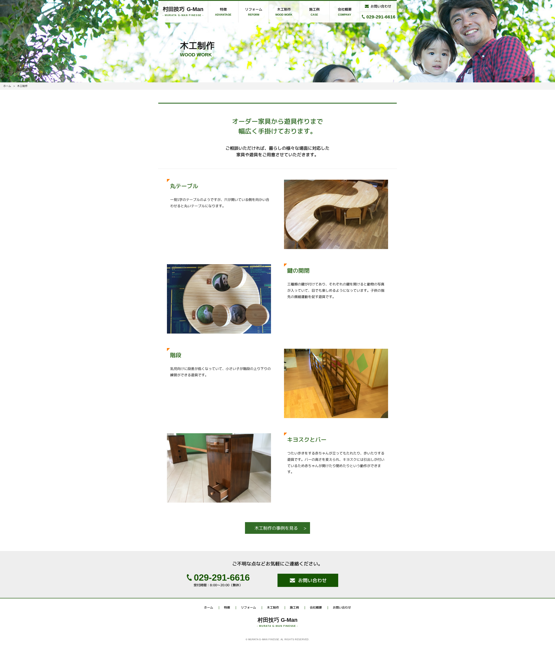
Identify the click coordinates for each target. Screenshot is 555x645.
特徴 (223, 9)
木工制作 (284, 9)
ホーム (208, 607)
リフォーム (253, 9)
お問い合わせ (381, 6)
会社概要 (345, 9)
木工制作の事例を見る (276, 528)
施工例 (314, 9)
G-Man (183, 9)
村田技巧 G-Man (277, 620)
